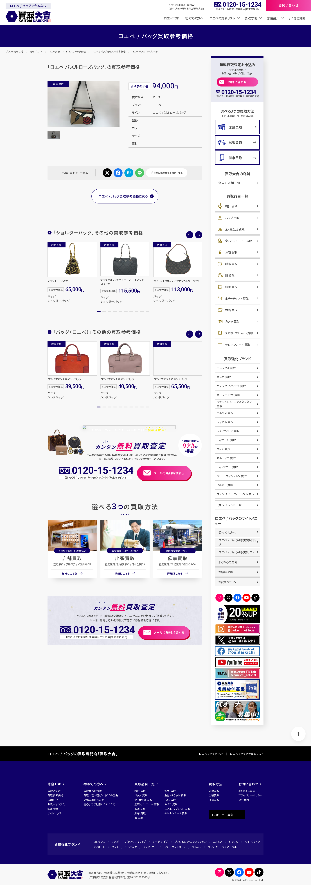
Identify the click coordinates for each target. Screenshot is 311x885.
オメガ (115, 841)
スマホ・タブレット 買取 (239, 333)
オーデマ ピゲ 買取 (228, 395)
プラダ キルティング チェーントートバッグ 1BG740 (122, 281)
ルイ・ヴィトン (252, 841)
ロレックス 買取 (226, 368)
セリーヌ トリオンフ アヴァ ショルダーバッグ (176, 281)
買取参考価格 (55, 795)
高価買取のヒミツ (94, 800)
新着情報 (53, 809)
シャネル (233, 841)
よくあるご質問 (228, 562)
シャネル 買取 (225, 422)
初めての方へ (194, 18)
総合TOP (54, 784)
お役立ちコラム (227, 582)
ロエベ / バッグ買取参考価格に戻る (123, 196)
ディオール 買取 (226, 440)
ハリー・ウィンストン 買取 (232, 476)
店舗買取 (72, 558)
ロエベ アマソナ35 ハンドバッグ (170, 379)
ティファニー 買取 (227, 467)
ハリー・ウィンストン (174, 847)
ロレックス (99, 841)
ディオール (99, 847)
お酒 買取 (231, 252)
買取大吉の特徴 (93, 791)
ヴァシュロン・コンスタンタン (191, 841)
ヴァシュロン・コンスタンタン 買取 (234, 404)
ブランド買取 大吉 (15, 51)
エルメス (218, 841)
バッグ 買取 (232, 218)
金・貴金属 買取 (235, 229)
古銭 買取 (231, 310)
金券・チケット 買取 (237, 298)
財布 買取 (231, 264)
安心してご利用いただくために (101, 804)
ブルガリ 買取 (225, 485)
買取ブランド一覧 (230, 505)
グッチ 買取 (224, 449)
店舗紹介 (53, 800)
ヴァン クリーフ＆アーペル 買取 (235, 494)
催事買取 (178, 558)
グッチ (115, 847)
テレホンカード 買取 (237, 344)
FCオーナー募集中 (224, 815)
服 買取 (230, 275)
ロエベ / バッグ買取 (76, 51)
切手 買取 (231, 287)
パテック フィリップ (135, 841)
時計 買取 (231, 206)
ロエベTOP (171, 18)
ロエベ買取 (54, 51)
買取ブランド (36, 51)
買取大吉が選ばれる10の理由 (101, 795)
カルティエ (131, 847)
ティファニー (150, 847)
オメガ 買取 (224, 377)
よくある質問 (297, 18)
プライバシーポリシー (250, 795)
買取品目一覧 (144, 784)
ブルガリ (196, 847)
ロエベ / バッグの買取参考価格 (237, 542)
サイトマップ (54, 813)
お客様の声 (225, 572)
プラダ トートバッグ (58, 281)
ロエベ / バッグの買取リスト (236, 552)
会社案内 (243, 800)
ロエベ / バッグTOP (211, 753)
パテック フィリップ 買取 (231, 386)
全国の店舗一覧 (229, 183)
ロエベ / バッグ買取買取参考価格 (108, 51)
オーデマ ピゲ (160, 841)
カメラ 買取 (232, 321)
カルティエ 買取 (226, 458)
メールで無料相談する (169, 473)
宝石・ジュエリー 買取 (238, 241)
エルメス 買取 (225, 413)
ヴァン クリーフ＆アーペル (222, 847)
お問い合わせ (237, 82)
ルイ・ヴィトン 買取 (228, 431)
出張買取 (125, 558)
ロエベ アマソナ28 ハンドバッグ (64, 379)
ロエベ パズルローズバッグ (145, 51)
